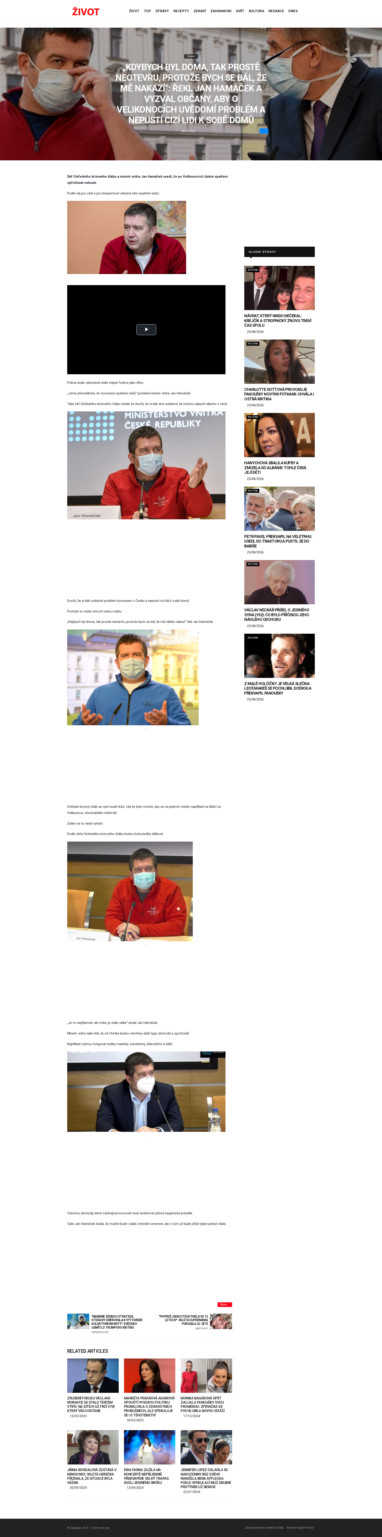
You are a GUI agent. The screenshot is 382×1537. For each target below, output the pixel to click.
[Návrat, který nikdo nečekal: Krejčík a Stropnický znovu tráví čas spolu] (279, 288)
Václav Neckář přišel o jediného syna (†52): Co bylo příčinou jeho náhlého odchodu (276, 615)
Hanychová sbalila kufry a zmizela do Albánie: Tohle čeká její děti (275, 468)
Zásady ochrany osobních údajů (264, 1527)
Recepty (181, 11)
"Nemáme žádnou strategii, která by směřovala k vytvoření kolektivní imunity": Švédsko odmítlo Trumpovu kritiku (117, 1324)
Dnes (293, 11)
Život (134, 11)
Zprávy (162, 11)
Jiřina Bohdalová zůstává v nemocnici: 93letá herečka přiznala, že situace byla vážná (92, 1476)
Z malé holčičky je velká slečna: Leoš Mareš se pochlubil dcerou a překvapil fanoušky (277, 688)
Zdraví (200, 11)
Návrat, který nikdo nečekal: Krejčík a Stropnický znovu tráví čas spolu (277, 320)
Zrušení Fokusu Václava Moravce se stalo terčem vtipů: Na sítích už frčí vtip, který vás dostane (91, 1404)
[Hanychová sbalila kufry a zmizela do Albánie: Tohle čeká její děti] (279, 435)
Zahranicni (221, 11)
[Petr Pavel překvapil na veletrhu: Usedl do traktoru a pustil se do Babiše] (279, 509)
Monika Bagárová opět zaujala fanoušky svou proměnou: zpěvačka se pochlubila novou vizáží (202, 1404)
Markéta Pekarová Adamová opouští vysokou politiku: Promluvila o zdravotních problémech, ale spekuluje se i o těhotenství (149, 1406)
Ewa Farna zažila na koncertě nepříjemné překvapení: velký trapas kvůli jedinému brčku (146, 1476)
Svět (240, 11)
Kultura (256, 11)
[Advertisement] (146, 561)
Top (147, 11)
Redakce (276, 11)
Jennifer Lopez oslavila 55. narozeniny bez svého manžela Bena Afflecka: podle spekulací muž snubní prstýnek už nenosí (206, 1478)
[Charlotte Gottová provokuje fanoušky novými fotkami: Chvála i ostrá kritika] (279, 362)
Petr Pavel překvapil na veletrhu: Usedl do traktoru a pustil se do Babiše (278, 541)
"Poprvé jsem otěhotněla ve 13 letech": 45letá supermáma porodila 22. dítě (183, 1322)
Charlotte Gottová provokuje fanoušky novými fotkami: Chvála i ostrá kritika (279, 394)
